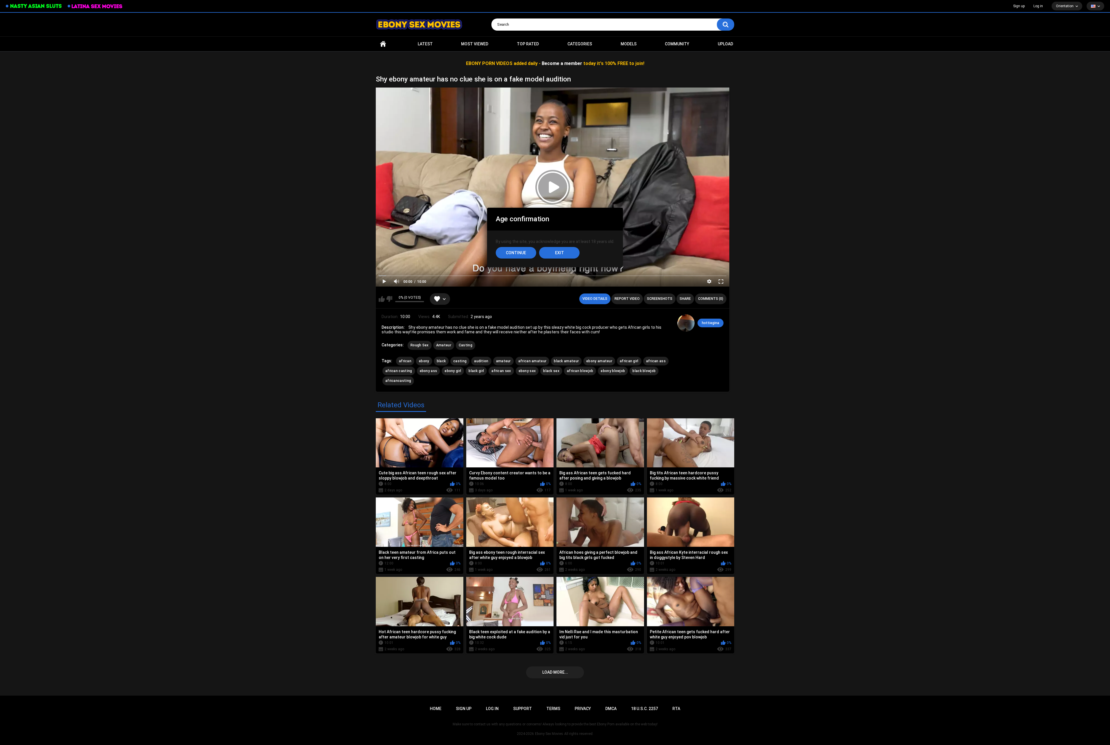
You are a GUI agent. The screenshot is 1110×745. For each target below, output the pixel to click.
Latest (425, 44)
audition (481, 361)
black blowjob (644, 371)
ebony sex (527, 371)
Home (383, 44)
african (405, 361)
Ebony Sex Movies (549, 734)
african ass (656, 361)
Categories (579, 44)
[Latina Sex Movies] (95, 6)
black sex (551, 371)
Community (677, 44)
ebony (424, 361)
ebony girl (453, 371)
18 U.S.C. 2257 (644, 708)
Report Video (627, 299)
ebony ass (428, 371)
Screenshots (659, 299)
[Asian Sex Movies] (34, 6)
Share (685, 299)
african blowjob (580, 371)
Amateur (443, 345)
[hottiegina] (686, 323)
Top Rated (528, 44)
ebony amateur (599, 361)
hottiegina (710, 323)
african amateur (532, 361)
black (441, 361)
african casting (398, 371)
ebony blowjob (613, 371)
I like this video (382, 299)
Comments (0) (710, 299)
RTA (676, 708)
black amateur (566, 361)
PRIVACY (583, 708)
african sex (501, 371)
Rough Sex (419, 345)
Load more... (555, 672)
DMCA (611, 708)
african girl (629, 361)
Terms (553, 708)
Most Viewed (474, 44)
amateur (503, 361)
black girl (476, 371)
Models (629, 44)
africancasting (398, 381)
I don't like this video (389, 299)
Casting (465, 345)
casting (460, 361)
